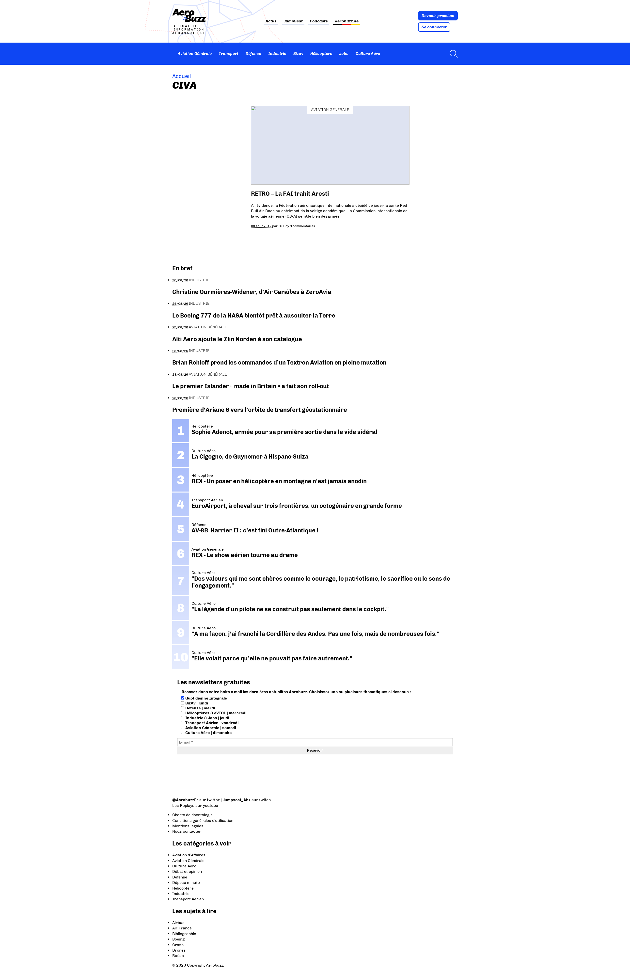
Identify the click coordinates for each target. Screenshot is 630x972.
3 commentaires (302, 226)
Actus (271, 21)
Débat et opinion (187, 871)
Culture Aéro (368, 53)
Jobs (343, 53)
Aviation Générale (195, 53)
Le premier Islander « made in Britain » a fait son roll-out (250, 386)
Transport (228, 53)
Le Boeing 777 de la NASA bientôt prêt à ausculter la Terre (253, 315)
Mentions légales (188, 826)
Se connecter (434, 27)
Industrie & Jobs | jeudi (206, 718)
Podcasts (319, 21)
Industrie (277, 53)
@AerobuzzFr (185, 799)
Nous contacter (186, 831)
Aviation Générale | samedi (210, 727)
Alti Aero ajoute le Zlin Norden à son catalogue (237, 339)
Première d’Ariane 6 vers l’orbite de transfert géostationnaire (259, 409)
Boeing (178, 939)
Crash (178, 944)
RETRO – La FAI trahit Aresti (290, 193)
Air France (182, 928)
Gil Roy (284, 226)
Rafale (178, 955)
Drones (179, 950)
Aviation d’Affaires (188, 855)
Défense (253, 53)
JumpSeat (293, 21)
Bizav (298, 53)
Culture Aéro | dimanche (208, 732)
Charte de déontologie (192, 815)
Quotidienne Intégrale (205, 698)
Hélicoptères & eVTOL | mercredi (215, 713)
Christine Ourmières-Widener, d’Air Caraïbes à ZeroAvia (251, 291)
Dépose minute (186, 882)
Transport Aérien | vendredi (211, 722)
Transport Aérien (188, 899)
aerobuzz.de (347, 21)
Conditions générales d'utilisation (202, 820)
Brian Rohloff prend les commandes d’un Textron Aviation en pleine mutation (279, 362)
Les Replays (183, 805)
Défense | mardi (199, 708)
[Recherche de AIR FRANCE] (452, 53)
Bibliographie (184, 933)
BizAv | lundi (196, 703)
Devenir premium (438, 15)
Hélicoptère (321, 53)
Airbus (178, 922)
